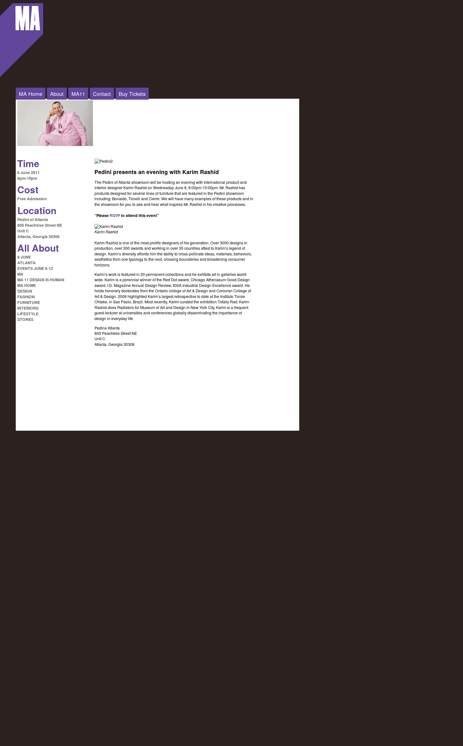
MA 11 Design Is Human (40, 280)
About (57, 93)
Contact (102, 93)
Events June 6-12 (35, 268)
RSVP (115, 215)
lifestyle (27, 314)
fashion (26, 297)
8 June (24, 257)
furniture (28, 302)
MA (20, 274)
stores (25, 319)
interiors (27, 308)
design (24, 291)
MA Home (30, 93)
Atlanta (26, 262)
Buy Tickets (132, 93)
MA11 (78, 93)
